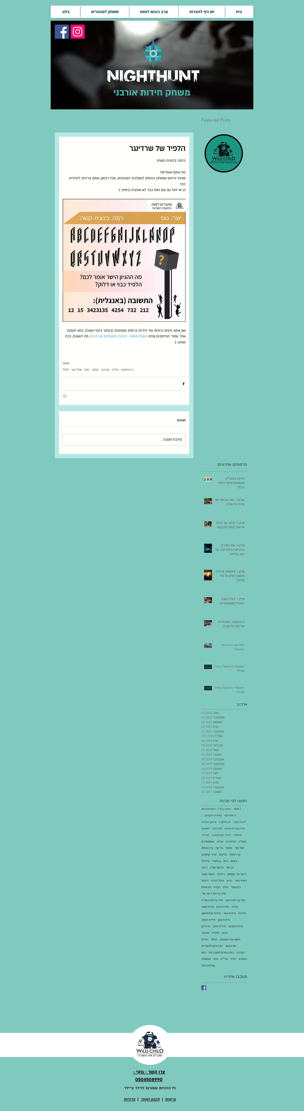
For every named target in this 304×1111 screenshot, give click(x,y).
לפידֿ (66, 370)
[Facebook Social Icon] (62, 32)
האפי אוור (241, 881)
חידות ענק (224, 920)
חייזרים (205, 926)
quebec (205, 828)
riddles (237, 835)
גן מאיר (216, 861)
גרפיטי (205, 861)
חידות (242, 913)
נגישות (170, 1099)
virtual (205, 835)
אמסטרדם (207, 841)
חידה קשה (207, 907)
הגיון (229, 881)
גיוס (225, 861)
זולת (225, 887)
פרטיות (129, 1099)
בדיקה (219, 848)
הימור (204, 881)
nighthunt (225, 822)
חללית (215, 933)
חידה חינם (222, 907)
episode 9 (230, 815)
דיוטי (204, 868)
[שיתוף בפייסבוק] (184, 384)
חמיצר (205, 933)
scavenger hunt (221, 835)
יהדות (205, 939)
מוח (86, 370)
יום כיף (240, 953)
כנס (203, 953)
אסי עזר (239, 848)
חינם (225, 933)
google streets (213, 815)
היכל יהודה (217, 881)
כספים (243, 959)
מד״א (224, 959)
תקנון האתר (150, 1099)
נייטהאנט (127, 370)
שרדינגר (76, 370)
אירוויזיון (231, 841)
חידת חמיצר (235, 926)
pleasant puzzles (235, 828)
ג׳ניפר (229, 868)
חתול (214, 939)
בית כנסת (207, 848)
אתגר (95, 370)
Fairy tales (224, 809)
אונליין (242, 841)
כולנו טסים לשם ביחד (221, 953)
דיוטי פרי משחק (236, 874)
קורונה (105, 370)
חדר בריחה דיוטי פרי (213, 894)
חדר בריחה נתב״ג (212, 900)
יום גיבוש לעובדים (212, 946)
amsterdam (208, 809)
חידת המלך (208, 920)
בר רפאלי (234, 855)
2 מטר (237, 809)
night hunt (239, 822)
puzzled (217, 828)
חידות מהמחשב (211, 913)
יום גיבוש (231, 946)
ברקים (223, 855)
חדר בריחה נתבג (235, 900)
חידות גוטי (229, 913)
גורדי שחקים (209, 855)
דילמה (221, 874)
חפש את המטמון (230, 939)
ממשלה (206, 959)
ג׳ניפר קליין (217, 868)
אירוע (220, 841)
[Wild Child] (203, 987)
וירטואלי (236, 887)
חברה (217, 887)
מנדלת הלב (208, 966)
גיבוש (234, 861)
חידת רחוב (219, 926)
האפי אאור (207, 874)
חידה (115, 370)
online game (209, 822)
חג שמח (206, 887)
